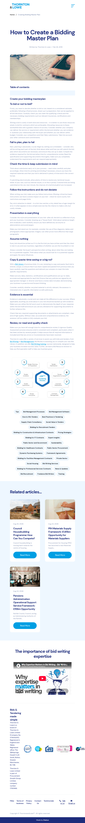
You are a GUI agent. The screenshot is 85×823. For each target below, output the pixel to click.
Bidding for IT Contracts (35, 438)
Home (12, 15)
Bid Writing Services (50, 463)
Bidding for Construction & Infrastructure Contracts (34, 432)
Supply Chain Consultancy (31, 422)
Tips (17, 412)
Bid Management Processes (34, 412)
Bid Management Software (59, 412)
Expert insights (54, 438)
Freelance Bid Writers (45, 474)
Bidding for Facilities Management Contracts (35, 458)
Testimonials (49, 801)
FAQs (12, 801)
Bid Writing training (38, 344)
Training (61, 474)
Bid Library (19, 264)
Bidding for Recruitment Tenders (42, 427)
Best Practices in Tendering (52, 417)
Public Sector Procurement (57, 448)
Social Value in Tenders (55, 422)
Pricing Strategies (64, 432)
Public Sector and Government (35, 443)
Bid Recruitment (27, 474)
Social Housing (32, 463)
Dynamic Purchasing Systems (31, 453)
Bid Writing (14, 341)
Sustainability (56, 443)
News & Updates (61, 469)
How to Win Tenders (30, 417)
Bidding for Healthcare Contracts (30, 448)
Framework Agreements (56, 453)
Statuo (46, 820)
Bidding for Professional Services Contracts (34, 469)
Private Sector (61, 458)
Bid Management (27, 341)
